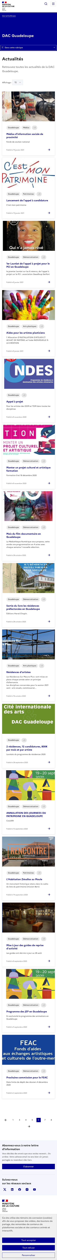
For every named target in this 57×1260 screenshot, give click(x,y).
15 (15, 82)
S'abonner (28, 1166)
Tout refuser (28, 1247)
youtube (34, 1189)
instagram (27, 1189)
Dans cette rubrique (14, 47)
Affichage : (9, 82)
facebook (19, 1189)
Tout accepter (28, 1240)
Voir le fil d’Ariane (9, 16)
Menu (53, 3)
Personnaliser (28, 1255)
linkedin (12, 1189)
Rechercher (46, 3)
